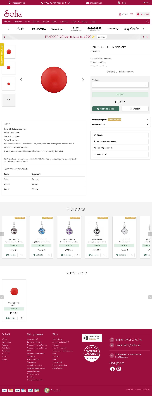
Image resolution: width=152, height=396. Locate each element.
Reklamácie (31, 356)
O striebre (55, 345)
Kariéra (4, 357)
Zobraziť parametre (126, 72)
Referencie (5, 354)
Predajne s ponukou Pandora (37, 345)
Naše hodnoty (6, 342)
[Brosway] (113, 28)
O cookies (30, 377)
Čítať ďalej (111, 72)
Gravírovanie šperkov (59, 365)
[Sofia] (12, 12)
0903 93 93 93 (133, 339)
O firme (4, 339)
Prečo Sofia (6, 348)
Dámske (35, 189)
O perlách (55, 356)
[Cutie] (94, 28)
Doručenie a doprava (34, 342)
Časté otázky (31, 362)
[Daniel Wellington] (76, 28)
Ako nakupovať (32, 339)
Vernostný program (33, 371)
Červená (35, 179)
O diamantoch (57, 362)
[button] (21, 255)
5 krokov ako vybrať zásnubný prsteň (62, 352)
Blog (54, 359)
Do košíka (11, 255)
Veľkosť (95, 80)
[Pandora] (39, 28)
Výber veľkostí (57, 339)
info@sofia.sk (132, 345)
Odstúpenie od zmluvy (34, 380)
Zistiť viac (101, 37)
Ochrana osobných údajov (36, 368)
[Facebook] (113, 370)
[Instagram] (119, 370)
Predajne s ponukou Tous (35, 353)
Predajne (5, 345)
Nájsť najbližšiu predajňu (106, 141)
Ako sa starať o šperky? (60, 342)
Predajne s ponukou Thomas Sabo (37, 349)
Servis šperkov (57, 368)
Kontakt (4, 360)
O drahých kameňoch (59, 348)
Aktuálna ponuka (33, 374)
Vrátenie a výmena (33, 359)
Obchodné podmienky (34, 365)
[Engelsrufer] (131, 28)
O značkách (6, 351)
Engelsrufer (36, 174)
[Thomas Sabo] (57, 28)
